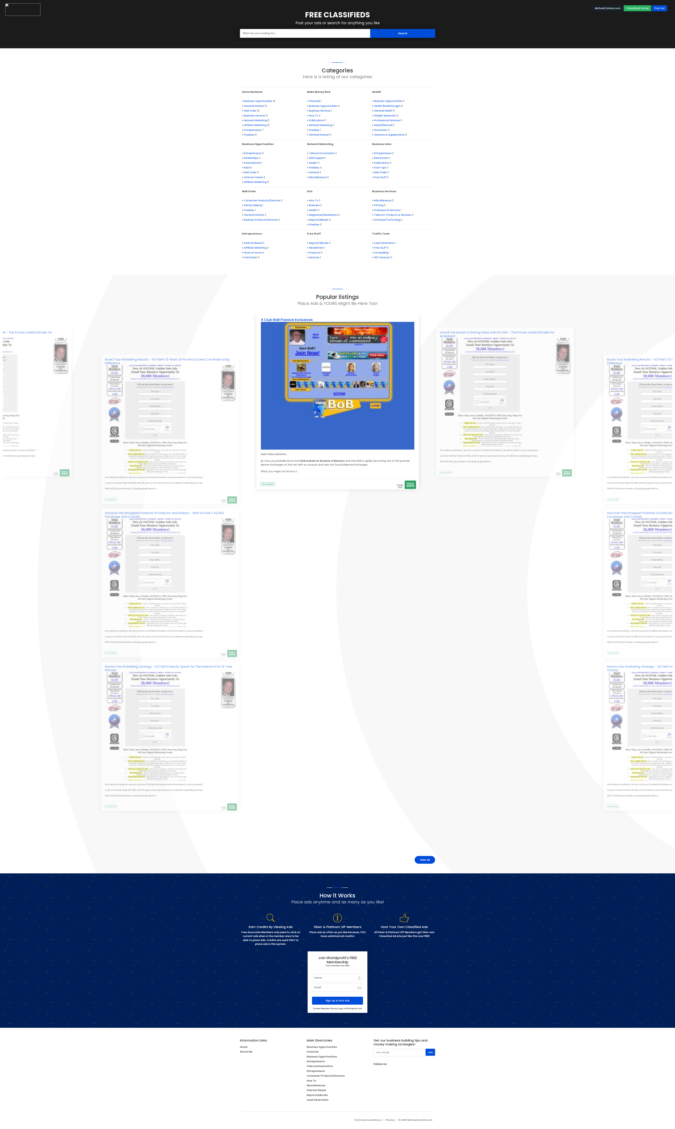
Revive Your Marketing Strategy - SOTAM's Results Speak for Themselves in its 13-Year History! (169, 668)
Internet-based (253, 177)
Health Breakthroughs (387, 106)
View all (425, 860)
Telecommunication (322, 153)
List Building (381, 252)
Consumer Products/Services (262, 200)
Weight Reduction (385, 115)
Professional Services (387, 120)
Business (314, 205)
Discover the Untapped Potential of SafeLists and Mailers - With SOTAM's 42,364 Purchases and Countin (164, 515)
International (252, 163)
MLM (246, 167)
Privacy (390, 1120)
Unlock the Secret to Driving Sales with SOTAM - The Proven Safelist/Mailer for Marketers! (497, 334)
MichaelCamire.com (607, 8)
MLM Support (317, 158)
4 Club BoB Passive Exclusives (287, 319)
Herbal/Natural (383, 125)
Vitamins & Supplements (389, 135)
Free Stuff (380, 177)
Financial (314, 101)
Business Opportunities (258, 101)
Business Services (254, 115)
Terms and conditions (367, 1120)
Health (313, 163)
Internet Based (253, 243)
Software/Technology (387, 220)
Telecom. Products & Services (392, 215)
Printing (378, 205)
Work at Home (253, 252)
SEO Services (382, 257)
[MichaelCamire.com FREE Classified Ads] (22, 9)
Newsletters (316, 247)
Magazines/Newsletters (323, 215)
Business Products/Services (261, 220)
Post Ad (659, 8)
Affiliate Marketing (255, 125)
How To (313, 115)
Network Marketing (255, 120)
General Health (383, 110)
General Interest (254, 106)
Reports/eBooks (318, 220)
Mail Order (250, 110)
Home (244, 1047)
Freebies (249, 135)
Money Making (253, 205)
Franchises (250, 257)
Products (314, 252)
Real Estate (381, 158)
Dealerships (251, 158)
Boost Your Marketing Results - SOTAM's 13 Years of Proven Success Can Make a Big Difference (167, 361)
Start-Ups (380, 167)
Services (314, 257)
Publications (316, 120)
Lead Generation (384, 243)
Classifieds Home (637, 8)
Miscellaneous (317, 177)
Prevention (380, 130)
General (314, 172)
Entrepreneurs (252, 130)
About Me (246, 1051)
